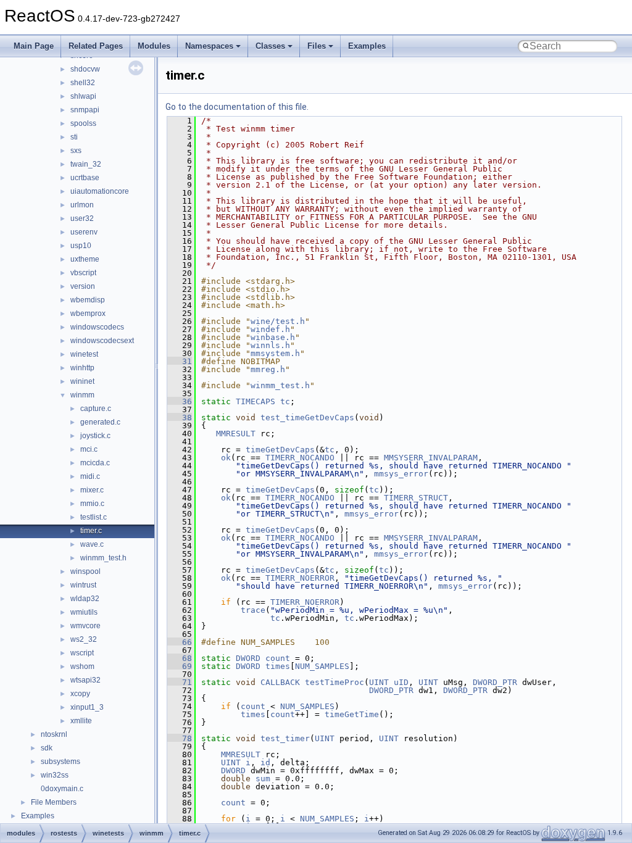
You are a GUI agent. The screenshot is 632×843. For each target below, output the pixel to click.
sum (263, 778)
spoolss (83, 123)
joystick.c (95, 435)
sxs (75, 150)
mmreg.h (268, 369)
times (277, 666)
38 (179, 417)
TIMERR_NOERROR (300, 578)
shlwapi (83, 96)
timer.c (91, 530)
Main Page (34, 46)
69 (179, 666)
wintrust (83, 585)
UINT (379, 682)
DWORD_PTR (495, 682)
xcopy (80, 693)
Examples (367, 46)
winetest (84, 354)
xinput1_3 (87, 707)
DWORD (248, 658)
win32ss (55, 775)
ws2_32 (83, 639)
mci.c (89, 449)
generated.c (100, 422)
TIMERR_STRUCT (416, 497)
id (265, 762)
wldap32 (84, 598)
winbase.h (273, 337)
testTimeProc (334, 682)
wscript (82, 653)
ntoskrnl (54, 734)
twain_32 (85, 164)
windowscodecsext (102, 340)
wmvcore (85, 625)
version (82, 286)
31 (179, 361)
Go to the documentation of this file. (237, 107)
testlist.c (93, 517)
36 (179, 401)
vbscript (83, 272)
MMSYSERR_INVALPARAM (431, 457)
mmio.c (92, 503)
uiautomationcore (99, 191)
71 (179, 682)
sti (74, 137)
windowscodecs (97, 327)
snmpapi (84, 110)
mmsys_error (401, 473)
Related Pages (96, 46)
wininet (82, 381)
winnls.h (270, 345)
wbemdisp (87, 300)
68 (179, 658)
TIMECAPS (255, 401)
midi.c (90, 476)
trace (253, 610)
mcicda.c (95, 463)
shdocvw (85, 69)
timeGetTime (352, 714)
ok (226, 457)
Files (316, 46)
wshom (82, 666)
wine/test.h (278, 321)
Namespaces (209, 46)
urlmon (82, 205)
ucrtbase (84, 177)
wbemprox (88, 313)
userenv (84, 232)
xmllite (81, 720)
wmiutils (84, 612)
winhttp (82, 367)
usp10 (80, 245)
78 (179, 738)
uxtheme (84, 259)
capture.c (95, 408)
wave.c (92, 544)
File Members (54, 802)
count (277, 658)
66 (179, 642)
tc (285, 401)
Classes (270, 46)
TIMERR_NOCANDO (300, 457)
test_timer (285, 738)
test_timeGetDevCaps (307, 417)
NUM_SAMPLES (322, 666)
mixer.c (92, 490)
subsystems (60, 761)
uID (401, 682)
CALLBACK (280, 682)
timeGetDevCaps (280, 449)
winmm (82, 395)
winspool (85, 571)
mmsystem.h (275, 353)
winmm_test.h (103, 558)
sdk (46, 748)
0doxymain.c (62, 788)
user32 (82, 218)
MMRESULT (236, 433)
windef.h (270, 329)
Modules (154, 46)
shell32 (82, 82)
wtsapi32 (85, 680)
